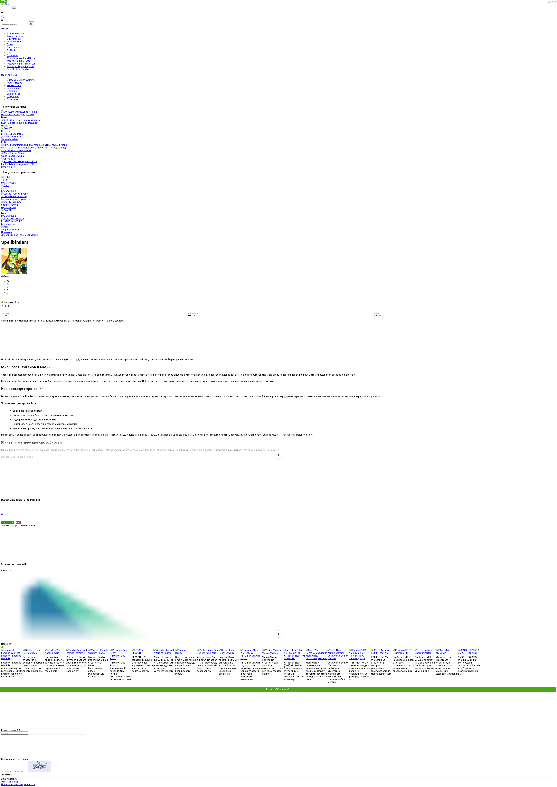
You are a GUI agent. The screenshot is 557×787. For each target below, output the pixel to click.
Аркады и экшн (15, 36)
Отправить (7, 774)
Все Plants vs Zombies (19, 69)
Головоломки (14, 41)
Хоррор (11, 50)
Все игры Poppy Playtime (20, 66)
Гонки (10, 44)
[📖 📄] (21, 5)
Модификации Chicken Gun (21, 63)
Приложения (10, 75)
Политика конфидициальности (18, 784)
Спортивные (14, 47)
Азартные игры (15, 33)
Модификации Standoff (19, 61)
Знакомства (13, 93)
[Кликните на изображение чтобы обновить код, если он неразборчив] (39, 771)
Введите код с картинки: (14, 759)
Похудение (13, 96)
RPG (9, 52)
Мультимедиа (14, 82)
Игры (7, 28)
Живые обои (14, 85)
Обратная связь (9, 781)
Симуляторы (14, 38)
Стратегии (12, 55)
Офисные (12, 91)
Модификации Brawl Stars (21, 58)
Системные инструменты (21, 80)
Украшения (13, 88)
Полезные (12, 99)
